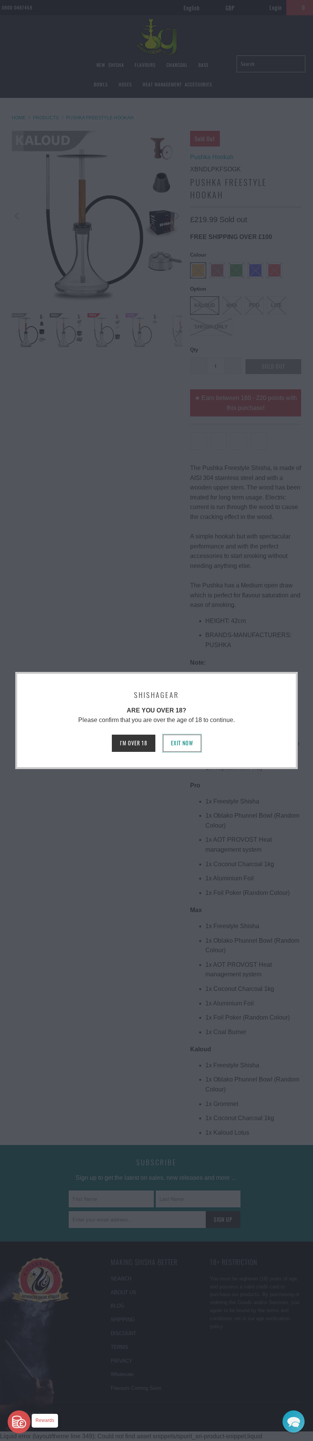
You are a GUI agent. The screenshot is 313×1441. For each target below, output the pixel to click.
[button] (293, 1421)
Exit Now (182, 743)
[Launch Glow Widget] (19, 1421)
